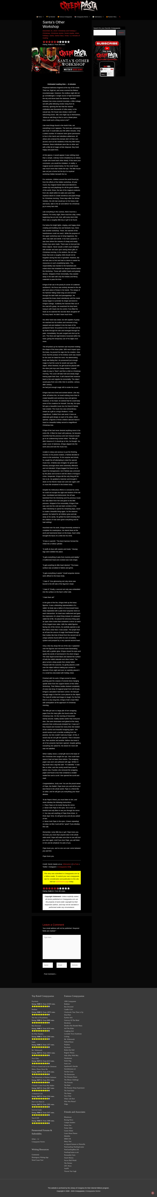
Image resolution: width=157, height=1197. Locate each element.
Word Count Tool (37, 1160)
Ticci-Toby (35, 1058)
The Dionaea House (70, 1077)
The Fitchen (68, 1163)
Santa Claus (59, 36)
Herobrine (67, 1023)
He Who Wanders (37, 1034)
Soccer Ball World (70, 1160)
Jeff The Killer (69, 1028)
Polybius (67, 1045)
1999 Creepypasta (70, 1001)
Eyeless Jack (68, 1017)
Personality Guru (69, 1155)
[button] (120, 17)
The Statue (67, 1093)
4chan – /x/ (35, 1139)
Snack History (69, 1158)
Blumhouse (68, 1117)
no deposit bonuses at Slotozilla (74, 1144)
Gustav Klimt (68, 1131)
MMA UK (67, 1139)
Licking (66, 1036)
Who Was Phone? (70, 1101)
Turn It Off (35, 1118)
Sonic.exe (67, 1063)
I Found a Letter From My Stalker (43, 1085)
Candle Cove (68, 1009)
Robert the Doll (69, 1050)
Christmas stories (57, 33)
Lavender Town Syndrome (73, 1034)
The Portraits (68, 1082)
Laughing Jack (69, 1031)
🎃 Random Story (111, 16)
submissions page (62, 882)
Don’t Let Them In (38, 1102)
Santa (52, 36)
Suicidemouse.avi (70, 1069)
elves (77, 33)
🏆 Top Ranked (50, 16)
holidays (46, 36)
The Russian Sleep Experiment (74, 1088)
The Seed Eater (69, 1091)
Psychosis (35, 1001)
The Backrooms (69, 1074)
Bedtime (34, 1009)
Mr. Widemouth (37, 1050)
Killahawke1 (67, 864)
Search (121, 33)
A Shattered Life (37, 1094)
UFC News (68, 1166)
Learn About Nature (70, 1133)
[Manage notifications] (152, 1193)
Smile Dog (67, 1061)
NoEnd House (68, 1042)
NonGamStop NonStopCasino (74, 1147)
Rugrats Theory (69, 1053)
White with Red (69, 1099)
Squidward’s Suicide (71, 1066)
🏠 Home (39, 16)
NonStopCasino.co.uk (71, 1152)
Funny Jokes (68, 1128)
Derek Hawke (69, 33)
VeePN (66, 1168)
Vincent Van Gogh (70, 1171)
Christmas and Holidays (67, 31)
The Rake (67, 1085)
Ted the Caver (68, 1072)
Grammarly (35, 1155)
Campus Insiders (69, 1122)
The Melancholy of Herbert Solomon (44, 1077)
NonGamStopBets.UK (71, 1149)
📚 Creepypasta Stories (81, 16)
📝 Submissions (97, 16)
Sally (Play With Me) (71, 1055)
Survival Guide (37, 1110)
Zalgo (66, 1104)
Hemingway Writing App (40, 1157)
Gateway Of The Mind (71, 1020)
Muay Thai (67, 1141)
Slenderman (68, 1058)
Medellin (67, 1136)
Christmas (46, 33)
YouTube (75, 864)
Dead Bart (67, 1015)
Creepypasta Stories (38, 1142)
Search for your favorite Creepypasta (106, 28)
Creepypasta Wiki (64, 867)
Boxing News (68, 1120)
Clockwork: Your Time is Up (73, 1012)
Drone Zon (67, 1125)
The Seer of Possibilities (40, 1018)
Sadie (33, 1042)
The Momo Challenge (71, 1080)
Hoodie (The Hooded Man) (73, 1026)
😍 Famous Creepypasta (65, 16)
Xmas (67, 36)
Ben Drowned (36, 1026)
